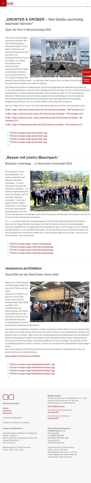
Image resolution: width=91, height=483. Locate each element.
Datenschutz (7, 413)
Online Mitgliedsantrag (56, 406)
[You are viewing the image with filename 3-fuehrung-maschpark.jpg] (31, 249)
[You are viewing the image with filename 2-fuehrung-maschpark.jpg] (31, 246)
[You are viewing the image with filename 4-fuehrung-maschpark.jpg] (31, 252)
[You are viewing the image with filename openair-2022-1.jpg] (28, 132)
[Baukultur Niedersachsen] (7, 3)
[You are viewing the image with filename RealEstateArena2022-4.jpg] (32, 373)
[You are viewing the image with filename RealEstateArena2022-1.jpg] (32, 364)
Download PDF (53, 412)
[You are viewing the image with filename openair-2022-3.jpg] (28, 138)
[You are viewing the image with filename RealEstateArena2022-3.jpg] (32, 370)
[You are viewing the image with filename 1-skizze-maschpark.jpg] (30, 243)
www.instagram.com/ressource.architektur (22, 356)
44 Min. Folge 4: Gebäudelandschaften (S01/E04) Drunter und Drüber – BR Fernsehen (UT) (43, 124)
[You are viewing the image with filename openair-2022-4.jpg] (28, 141)
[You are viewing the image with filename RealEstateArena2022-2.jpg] (32, 367)
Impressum (7, 410)
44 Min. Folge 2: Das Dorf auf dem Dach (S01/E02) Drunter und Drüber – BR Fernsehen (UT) (44, 113)
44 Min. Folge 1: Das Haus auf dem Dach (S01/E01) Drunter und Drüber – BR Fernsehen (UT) (44, 109)
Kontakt (6, 408)
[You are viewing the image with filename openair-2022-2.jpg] (28, 135)
